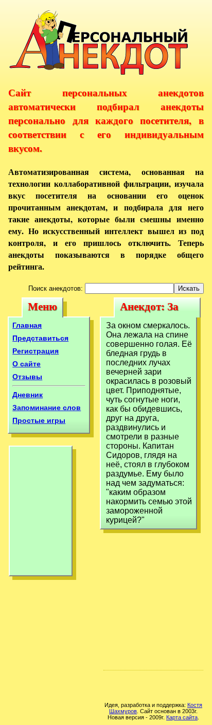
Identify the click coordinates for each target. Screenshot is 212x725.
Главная (27, 325)
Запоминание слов (46, 407)
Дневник (27, 395)
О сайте (26, 364)
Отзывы (27, 377)
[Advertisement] (41, 513)
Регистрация (35, 351)
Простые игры (38, 420)
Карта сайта (182, 717)
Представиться (40, 338)
